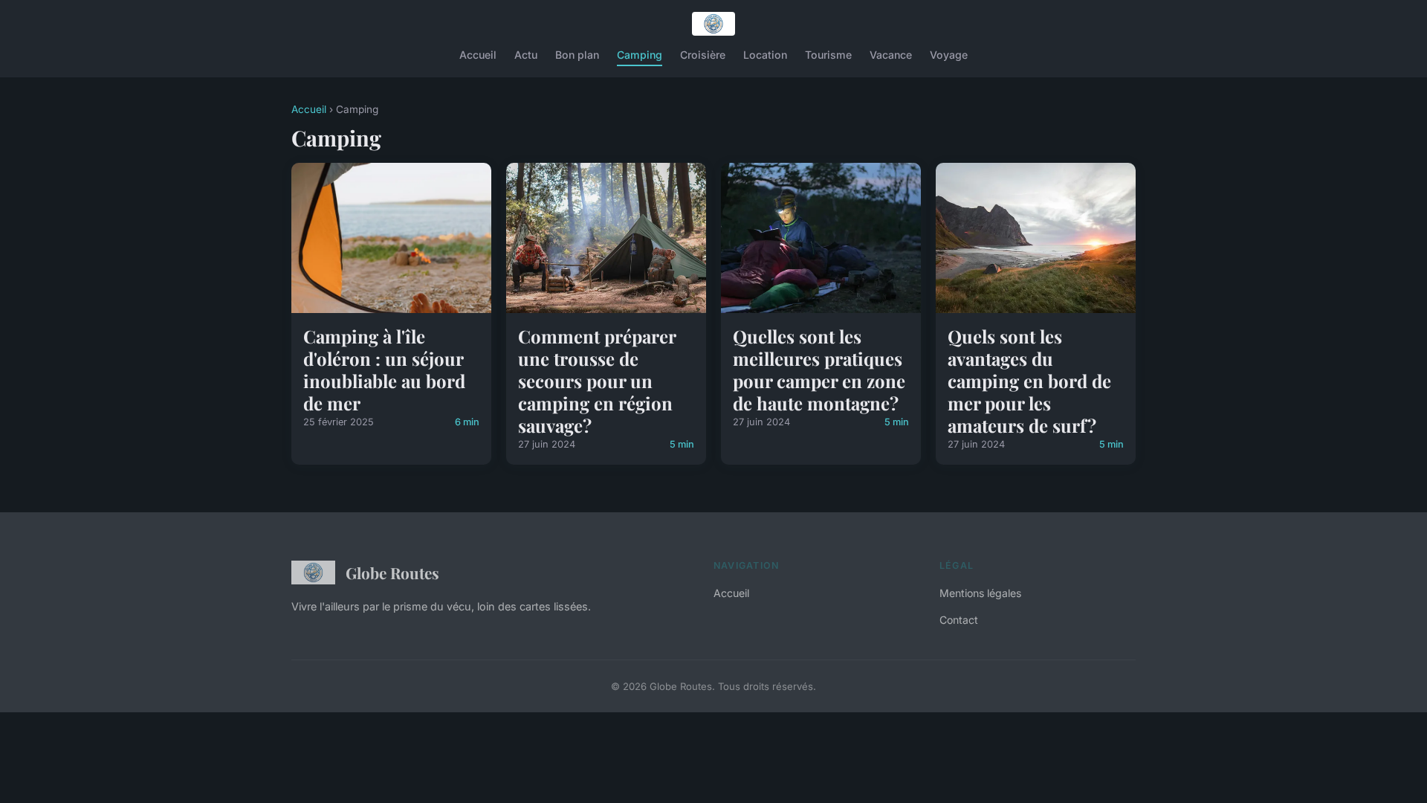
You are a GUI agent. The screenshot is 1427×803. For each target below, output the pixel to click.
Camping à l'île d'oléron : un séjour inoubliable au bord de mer (384, 369)
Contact (958, 619)
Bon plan (577, 54)
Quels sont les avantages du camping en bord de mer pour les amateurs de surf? (1029, 380)
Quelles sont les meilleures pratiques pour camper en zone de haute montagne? (819, 369)
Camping (639, 54)
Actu (525, 54)
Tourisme (828, 54)
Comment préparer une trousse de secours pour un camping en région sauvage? (597, 380)
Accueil (477, 54)
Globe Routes (392, 572)
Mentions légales (980, 593)
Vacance (891, 54)
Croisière (702, 54)
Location (765, 54)
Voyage (949, 54)
